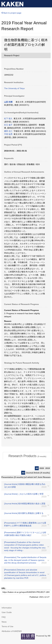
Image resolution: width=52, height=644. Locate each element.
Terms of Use (7, 626)
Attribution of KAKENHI (12, 631)
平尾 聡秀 (8, 134)
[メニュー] (49, 3)
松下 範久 (8, 118)
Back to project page (12, 13)
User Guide (7, 612)
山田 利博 (8, 102)
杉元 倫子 (8, 125)
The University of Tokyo (14, 88)
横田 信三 (8, 131)
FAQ (4, 617)
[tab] (27, 456)
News (4, 622)
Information (7, 608)
